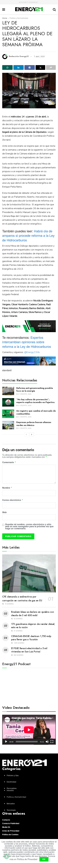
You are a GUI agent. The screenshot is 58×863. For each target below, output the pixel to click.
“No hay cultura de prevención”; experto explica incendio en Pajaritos (35, 401)
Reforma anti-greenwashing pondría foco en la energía (34, 390)
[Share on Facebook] (29, 67)
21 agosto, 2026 (24, 394)
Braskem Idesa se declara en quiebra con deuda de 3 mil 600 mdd (32, 613)
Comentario (9, 462)
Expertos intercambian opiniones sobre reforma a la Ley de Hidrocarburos (26, 342)
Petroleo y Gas (13, 775)
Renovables (12, 788)
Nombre (7, 488)
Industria (10, 790)
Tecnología (11, 810)
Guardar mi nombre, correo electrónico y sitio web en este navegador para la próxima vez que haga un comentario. (29, 526)
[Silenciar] (47, 741)
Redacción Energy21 (19, 56)
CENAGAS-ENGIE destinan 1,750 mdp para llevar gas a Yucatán (31, 637)
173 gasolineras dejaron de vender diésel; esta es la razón (33, 625)
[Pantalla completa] (51, 741)
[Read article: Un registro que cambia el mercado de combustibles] (8, 414)
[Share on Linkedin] (18, 67)
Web (4, 512)
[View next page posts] (31, 434)
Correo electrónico (12, 500)
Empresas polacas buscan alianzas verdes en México (33, 424)
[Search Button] (54, 9)
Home (4, 18)
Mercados (11, 803)
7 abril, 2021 (39, 56)
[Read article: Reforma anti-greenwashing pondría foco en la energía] (8, 391)
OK (44, 859)
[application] (29, 730)
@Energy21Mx (32, 352)
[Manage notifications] (6, 856)
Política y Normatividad (19, 18)
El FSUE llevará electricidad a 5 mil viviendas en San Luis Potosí (29, 650)
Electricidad (11, 781)
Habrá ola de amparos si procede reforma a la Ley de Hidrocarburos (28, 235)
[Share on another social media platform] (51, 67)
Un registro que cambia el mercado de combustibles (36, 412)
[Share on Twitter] (40, 67)
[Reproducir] (6, 741)
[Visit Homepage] (29, 9)
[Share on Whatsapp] (7, 67)
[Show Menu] (3, 9)
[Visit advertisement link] (29, 326)
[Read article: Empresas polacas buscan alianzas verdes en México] (8, 425)
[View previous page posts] (26, 434)
